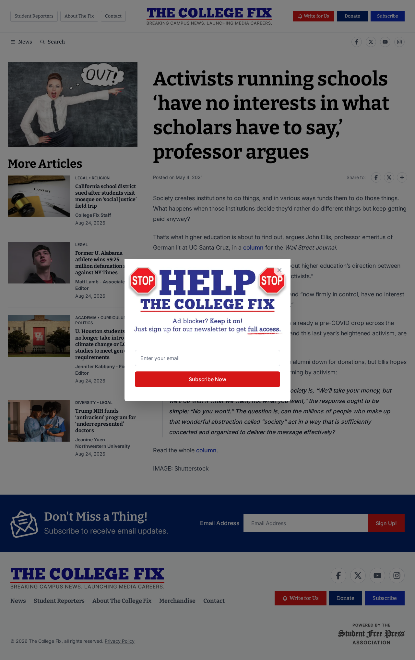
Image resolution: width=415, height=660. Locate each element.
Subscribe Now (207, 379)
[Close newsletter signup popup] (279, 270)
